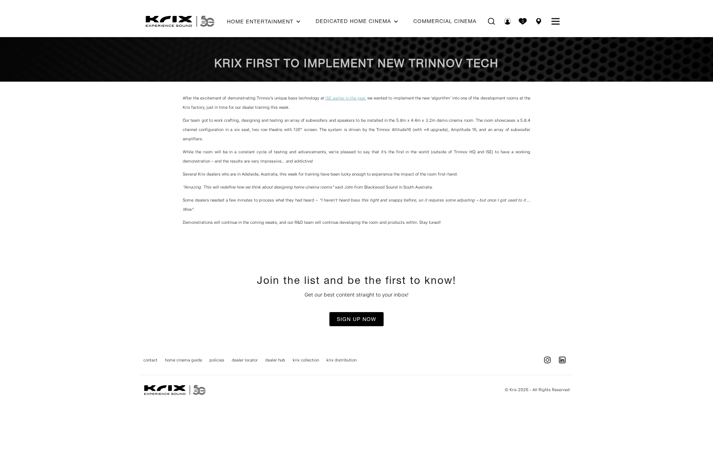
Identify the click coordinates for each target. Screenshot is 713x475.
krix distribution (341, 360)
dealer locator (245, 360)
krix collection (306, 360)
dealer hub (275, 360)
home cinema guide (183, 360)
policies (216, 360)
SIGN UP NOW (356, 319)
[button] (263, 21)
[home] (180, 21)
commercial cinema (444, 21)
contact (150, 360)
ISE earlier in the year (345, 98)
